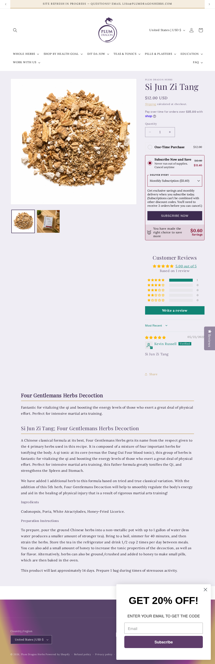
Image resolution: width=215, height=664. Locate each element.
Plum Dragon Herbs (33, 654)
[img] (155, 337)
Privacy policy (104, 654)
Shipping (150, 104)
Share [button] (153, 374)
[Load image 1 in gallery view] (23, 221)
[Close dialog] (205, 589)
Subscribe (164, 642)
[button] (15, 30)
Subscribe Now (174, 215)
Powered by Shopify (58, 654)
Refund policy (82, 654)
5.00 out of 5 (186, 266)
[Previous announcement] (5, 4)
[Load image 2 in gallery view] (48, 221)
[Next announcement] (209, 4)
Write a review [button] (174, 310)
